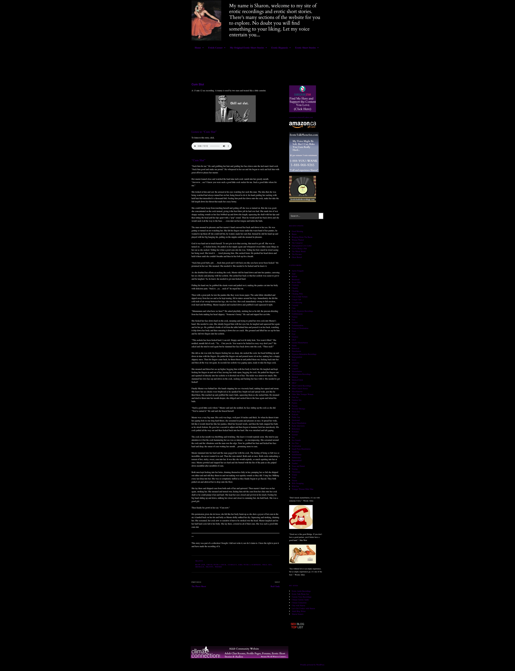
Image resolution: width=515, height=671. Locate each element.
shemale (199, 567)
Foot (293, 334)
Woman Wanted (298, 240)
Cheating (295, 291)
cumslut (232, 565)
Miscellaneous (297, 391)
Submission (296, 457)
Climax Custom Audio (300, 600)
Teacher (295, 463)
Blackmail (295, 279)
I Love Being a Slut (299, 248)
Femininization (297, 325)
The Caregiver (297, 243)
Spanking (295, 451)
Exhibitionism (297, 314)
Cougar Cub (296, 299)
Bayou (294, 234)
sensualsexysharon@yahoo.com (301, 117)
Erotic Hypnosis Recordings (302, 311)
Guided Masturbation (300, 342)
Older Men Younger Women (302, 394)
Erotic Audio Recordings (301, 591)
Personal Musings (298, 408)
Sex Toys (295, 443)
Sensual (295, 434)
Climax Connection (299, 602)
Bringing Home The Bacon (302, 237)
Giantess (295, 337)
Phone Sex (296, 411)
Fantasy (295, 316)
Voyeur (294, 480)
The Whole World (299, 251)
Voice (294, 477)
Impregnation (297, 357)
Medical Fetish (297, 380)
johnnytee (295, 362)
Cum (293, 308)
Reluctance (296, 428)
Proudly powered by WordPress (312, 664)
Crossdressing (297, 302)
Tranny (199, 561)
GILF (294, 339)
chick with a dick (217, 565)
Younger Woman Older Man (302, 489)
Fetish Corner (215, 47)
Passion (294, 406)
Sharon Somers (297, 614)
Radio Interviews (298, 426)
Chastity (295, 288)
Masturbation (297, 371)
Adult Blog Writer (299, 611)
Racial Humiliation (299, 423)
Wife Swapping (298, 483)
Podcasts (295, 414)
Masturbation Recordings (301, 374)
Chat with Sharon (298, 605)
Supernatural (296, 460)
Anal (293, 273)
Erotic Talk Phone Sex (300, 594)
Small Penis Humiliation (301, 449)
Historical (295, 348)
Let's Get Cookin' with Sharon (303, 608)
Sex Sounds (296, 440)
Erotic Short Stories (305, 47)
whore (218, 567)
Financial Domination (300, 328)
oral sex (267, 565)
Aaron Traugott (298, 271)
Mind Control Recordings (301, 385)
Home (198, 47)
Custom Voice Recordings (301, 597)
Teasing (295, 469)
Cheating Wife (297, 294)
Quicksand (296, 420)
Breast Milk (296, 282)
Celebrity (295, 285)
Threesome (296, 472)
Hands (294, 345)
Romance (295, 431)
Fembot (295, 322)
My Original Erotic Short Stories (247, 47)
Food (294, 331)
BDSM (294, 276)
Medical (295, 377)
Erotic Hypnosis (279, 47)
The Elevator (297, 254)
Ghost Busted (297, 257)
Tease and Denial (298, 466)
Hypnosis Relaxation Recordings (304, 354)
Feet (293, 319)
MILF (294, 383)
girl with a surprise (249, 565)
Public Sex (296, 417)
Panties (294, 403)
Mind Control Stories (300, 388)
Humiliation (296, 351)
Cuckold (295, 305)
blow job (200, 565)
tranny (210, 567)
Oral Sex (295, 397)
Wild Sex (295, 486)
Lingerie (295, 368)
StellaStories (296, 454)
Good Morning (297, 231)
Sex (293, 437)
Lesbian (295, 365)
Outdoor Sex (296, 400)
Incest (294, 360)
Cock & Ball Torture (300, 296)
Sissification (296, 446)
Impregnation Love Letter (302, 245)
